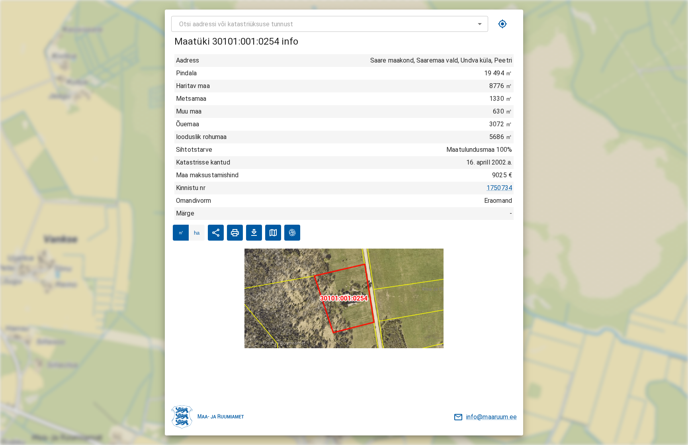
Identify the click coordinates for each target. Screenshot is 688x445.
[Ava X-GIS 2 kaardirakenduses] (292, 233)
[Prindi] (235, 233)
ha (196, 233)
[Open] (479, 23)
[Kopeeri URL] (216, 233)
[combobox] (329, 24)
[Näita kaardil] (273, 233)
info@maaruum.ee (491, 417)
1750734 (499, 188)
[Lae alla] (254, 233)
